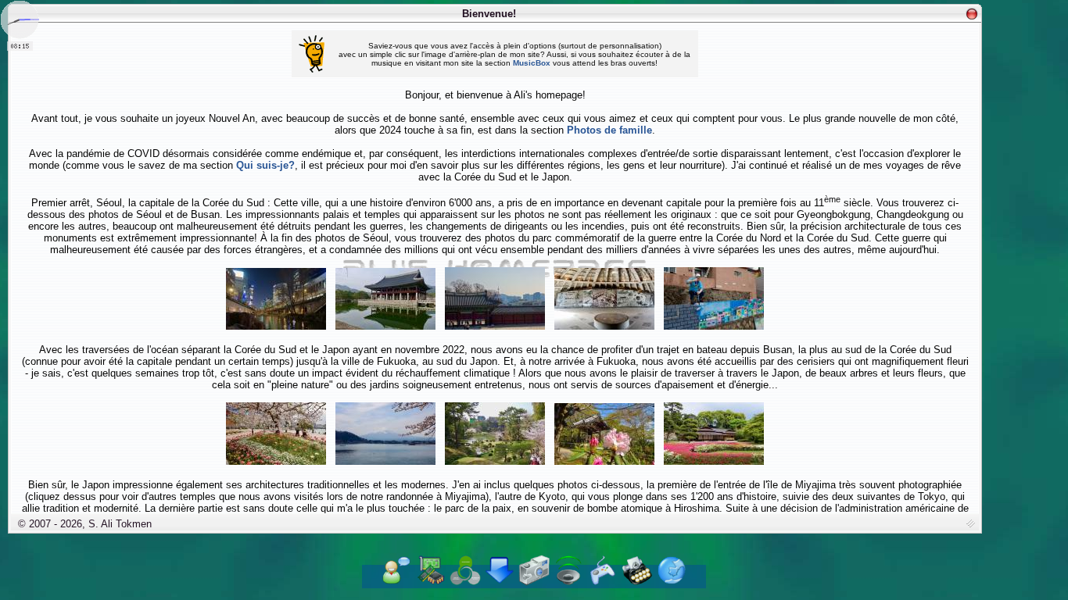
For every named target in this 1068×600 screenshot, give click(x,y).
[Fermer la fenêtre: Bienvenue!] (972, 14)
